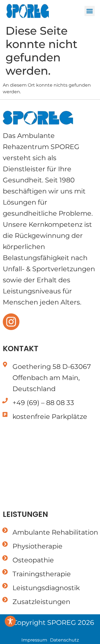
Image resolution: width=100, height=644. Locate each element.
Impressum (34, 640)
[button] (89, 11)
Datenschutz (64, 640)
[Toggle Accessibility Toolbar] (10, 621)
